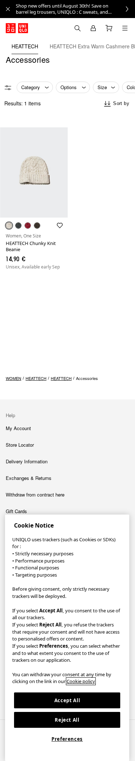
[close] (8, 9)
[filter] (8, 88)
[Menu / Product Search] (125, 28)
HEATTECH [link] (36, 378)
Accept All (67, 700)
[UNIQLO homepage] (17, 28)
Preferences (67, 739)
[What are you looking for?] (77, 28)
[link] (75, 9)
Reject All (67, 720)
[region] (67, 638)
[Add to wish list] (60, 225)
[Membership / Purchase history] (93, 28)
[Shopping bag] (109, 28)
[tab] (25, 46)
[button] (34, 172)
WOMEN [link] (13, 378)
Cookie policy (81, 681)
